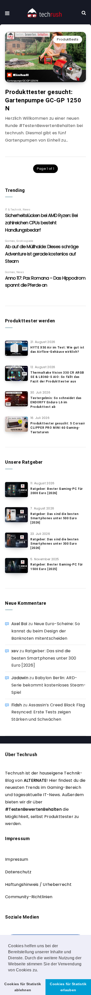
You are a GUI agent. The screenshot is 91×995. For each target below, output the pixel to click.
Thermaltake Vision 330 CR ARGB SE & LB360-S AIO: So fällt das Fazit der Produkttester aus (57, 377)
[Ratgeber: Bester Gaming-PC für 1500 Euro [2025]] (16, 565)
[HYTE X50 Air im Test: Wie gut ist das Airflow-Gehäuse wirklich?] (16, 348)
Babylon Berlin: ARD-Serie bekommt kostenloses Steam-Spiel (48, 685)
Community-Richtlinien (28, 897)
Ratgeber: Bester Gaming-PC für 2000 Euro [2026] (56, 491)
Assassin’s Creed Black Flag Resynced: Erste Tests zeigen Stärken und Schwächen (48, 712)
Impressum (16, 859)
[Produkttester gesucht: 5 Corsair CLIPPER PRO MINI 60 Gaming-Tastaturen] (16, 424)
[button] (40, 970)
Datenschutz (18, 872)
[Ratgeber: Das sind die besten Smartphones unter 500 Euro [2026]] (16, 514)
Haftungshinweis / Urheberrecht (38, 884)
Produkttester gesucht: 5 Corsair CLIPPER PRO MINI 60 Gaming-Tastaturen (57, 428)
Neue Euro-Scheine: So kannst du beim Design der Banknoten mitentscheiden (45, 631)
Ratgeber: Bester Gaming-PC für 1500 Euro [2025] (56, 567)
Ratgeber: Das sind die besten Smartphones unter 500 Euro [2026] (54, 518)
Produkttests (67, 39)
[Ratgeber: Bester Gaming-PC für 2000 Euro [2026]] (16, 489)
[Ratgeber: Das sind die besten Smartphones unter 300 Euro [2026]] (16, 540)
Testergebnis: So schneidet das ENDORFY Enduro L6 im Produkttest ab (56, 402)
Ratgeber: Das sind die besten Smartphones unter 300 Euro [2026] (54, 544)
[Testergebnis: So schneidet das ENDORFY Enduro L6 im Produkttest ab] (16, 398)
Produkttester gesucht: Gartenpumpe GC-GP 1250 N (43, 100)
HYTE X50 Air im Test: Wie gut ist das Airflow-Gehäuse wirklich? (57, 350)
